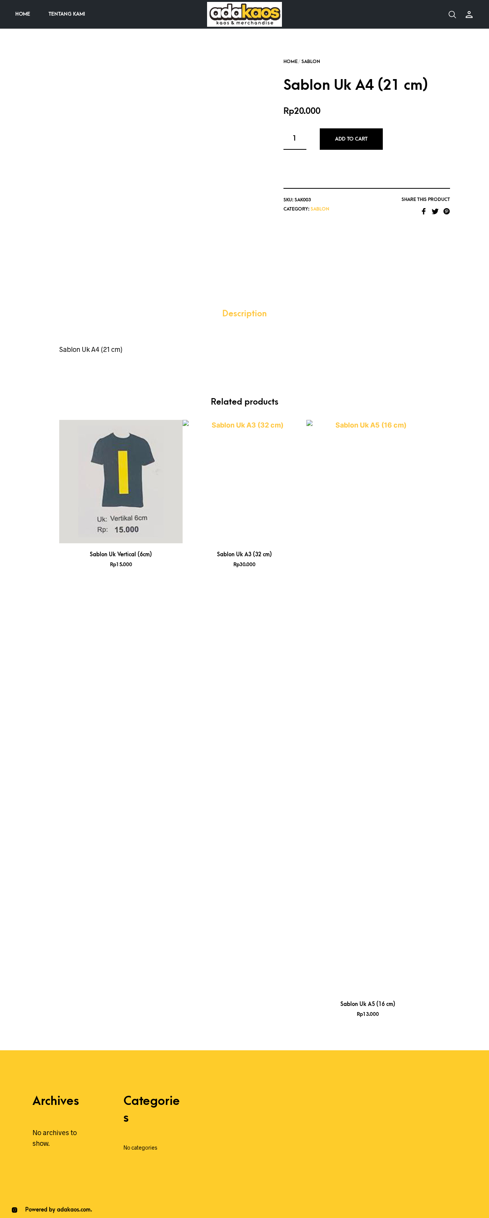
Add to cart (351, 139)
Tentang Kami (67, 14)
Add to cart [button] (131, 534)
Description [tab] (244, 314)
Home (22, 14)
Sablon (310, 61)
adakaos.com (74, 1210)
